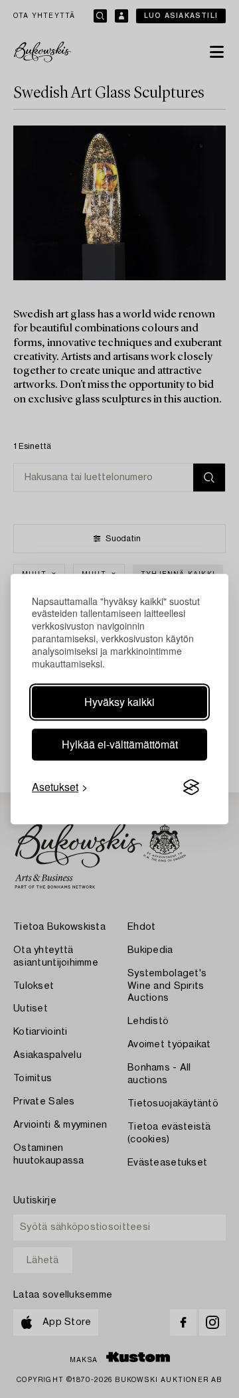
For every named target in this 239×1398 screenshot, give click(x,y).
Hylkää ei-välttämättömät (120, 744)
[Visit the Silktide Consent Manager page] (191, 787)
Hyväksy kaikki (119, 701)
